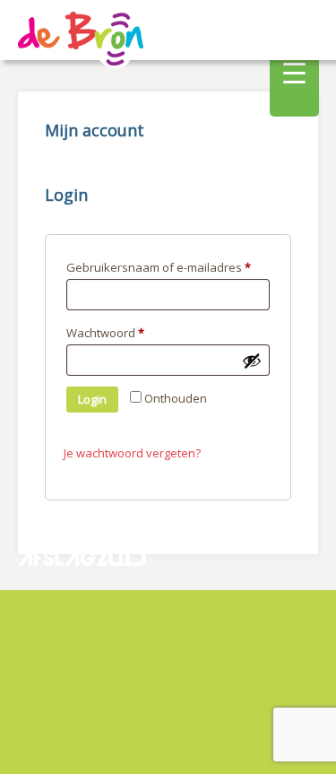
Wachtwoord (105, 333)
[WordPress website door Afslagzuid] (84, 601)
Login (92, 399)
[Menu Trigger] (294, 72)
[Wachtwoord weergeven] (252, 360)
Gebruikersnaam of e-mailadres (158, 267)
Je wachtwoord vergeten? (132, 453)
